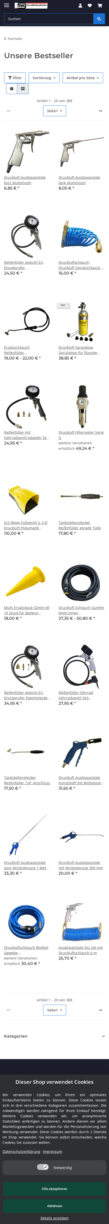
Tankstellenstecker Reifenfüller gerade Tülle (80, 525)
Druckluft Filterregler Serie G (81, 435)
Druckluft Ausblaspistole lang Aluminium (79, 180)
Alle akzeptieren (54, 1188)
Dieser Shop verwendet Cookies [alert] (54, 1082)
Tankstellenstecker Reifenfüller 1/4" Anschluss (27, 780)
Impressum (52, 1151)
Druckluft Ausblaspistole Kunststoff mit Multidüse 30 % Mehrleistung (80, 780)
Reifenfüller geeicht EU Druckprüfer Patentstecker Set (26, 695)
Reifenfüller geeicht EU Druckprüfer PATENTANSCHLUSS (23, 265)
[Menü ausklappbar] (6, 3)
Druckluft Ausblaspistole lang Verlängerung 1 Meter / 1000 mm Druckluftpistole (27, 865)
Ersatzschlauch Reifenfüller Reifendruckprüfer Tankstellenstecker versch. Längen (26, 350)
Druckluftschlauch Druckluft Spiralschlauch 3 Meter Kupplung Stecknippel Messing (81, 265)
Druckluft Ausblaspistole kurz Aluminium (25, 180)
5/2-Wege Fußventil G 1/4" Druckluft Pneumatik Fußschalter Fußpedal (26, 525)
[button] (80, 6)
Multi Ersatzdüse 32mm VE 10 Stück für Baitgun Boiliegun (26, 610)
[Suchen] (99, 18)
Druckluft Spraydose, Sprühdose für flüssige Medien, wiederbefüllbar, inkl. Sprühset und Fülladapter (80, 350)
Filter (17, 77)
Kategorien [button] (16, 1036)
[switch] (43, 1167)
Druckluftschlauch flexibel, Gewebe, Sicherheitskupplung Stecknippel (26, 950)
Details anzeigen (55, 1218)
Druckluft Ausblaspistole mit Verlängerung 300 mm (81, 865)
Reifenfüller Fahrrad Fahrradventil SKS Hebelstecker (76, 695)
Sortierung (42, 77)
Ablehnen (54, 1206)
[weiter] (100, 111)
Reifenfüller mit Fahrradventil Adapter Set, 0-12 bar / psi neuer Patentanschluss (26, 435)
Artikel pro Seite (81, 77)
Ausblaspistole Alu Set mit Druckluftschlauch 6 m (81, 950)
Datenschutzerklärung (21, 1151)
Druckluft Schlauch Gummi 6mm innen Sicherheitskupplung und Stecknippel (81, 610)
